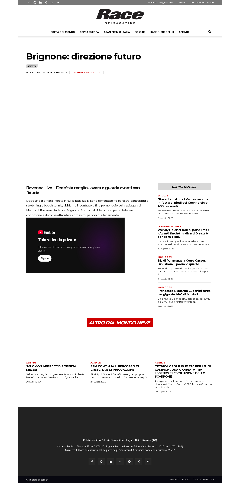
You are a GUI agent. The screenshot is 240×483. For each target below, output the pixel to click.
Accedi (182, 2)
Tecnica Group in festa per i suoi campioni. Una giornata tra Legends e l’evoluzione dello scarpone (183, 371)
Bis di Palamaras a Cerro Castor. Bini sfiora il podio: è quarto (182, 262)
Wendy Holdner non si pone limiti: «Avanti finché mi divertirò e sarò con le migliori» (183, 233)
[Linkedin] (40, 2)
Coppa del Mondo (63, 32)
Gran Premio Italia (117, 32)
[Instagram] (34, 2)
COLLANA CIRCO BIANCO (202, 2)
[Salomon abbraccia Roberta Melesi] (55, 344)
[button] (209, 32)
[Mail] (119, 461)
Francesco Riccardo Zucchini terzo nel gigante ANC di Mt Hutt (184, 292)
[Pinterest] (45, 286)
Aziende (184, 32)
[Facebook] (28, 2)
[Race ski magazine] (120, 17)
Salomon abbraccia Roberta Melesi (51, 368)
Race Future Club (162, 32)
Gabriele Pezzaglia (86, 72)
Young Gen (165, 257)
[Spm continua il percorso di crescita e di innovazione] (120, 344)
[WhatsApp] (53, 286)
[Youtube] (57, 2)
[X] (52, 2)
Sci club (140, 32)
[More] (62, 286)
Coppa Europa (89, 32)
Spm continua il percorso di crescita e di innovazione (114, 368)
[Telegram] (46, 2)
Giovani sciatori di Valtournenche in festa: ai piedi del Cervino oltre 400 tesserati (183, 202)
